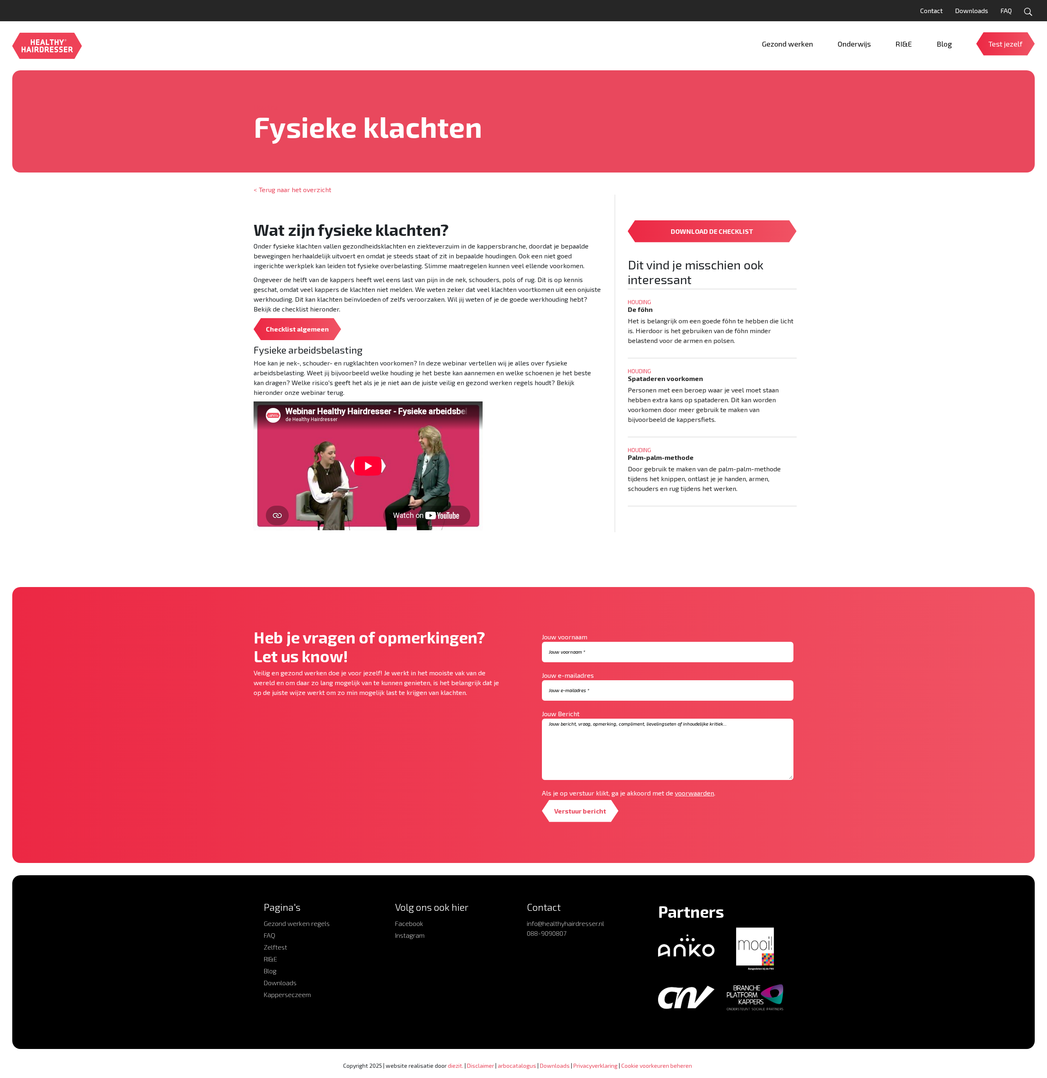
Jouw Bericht (561, 713)
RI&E (270, 959)
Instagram (410, 935)
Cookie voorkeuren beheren (656, 1065)
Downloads (971, 10)
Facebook (409, 923)
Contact (931, 10)
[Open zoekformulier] (1028, 11)
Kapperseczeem (287, 994)
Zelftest (275, 947)
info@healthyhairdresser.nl (565, 923)
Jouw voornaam (564, 637)
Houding (266, 107)
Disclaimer (480, 1065)
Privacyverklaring (595, 1065)
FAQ (1006, 10)
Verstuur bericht (580, 811)
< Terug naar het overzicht (292, 189)
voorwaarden (694, 793)
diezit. (455, 1065)
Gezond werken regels (297, 923)
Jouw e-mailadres (568, 675)
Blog (270, 971)
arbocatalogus (517, 1065)
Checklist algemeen (297, 329)
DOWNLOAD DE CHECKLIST (712, 231)
